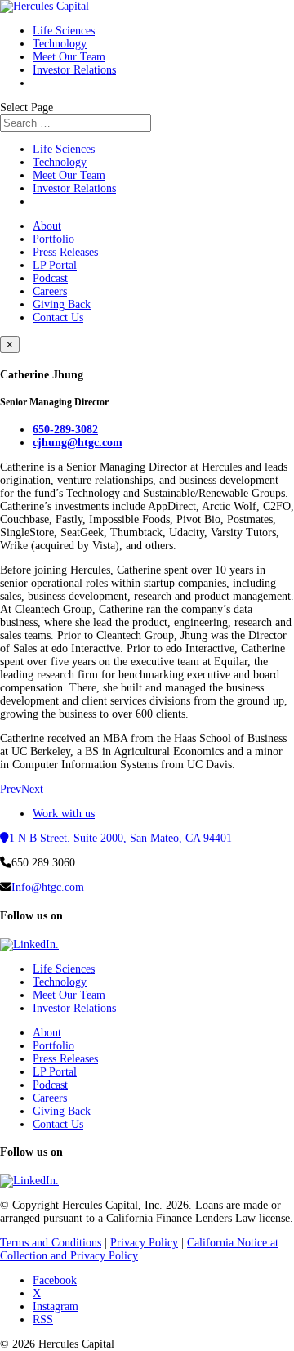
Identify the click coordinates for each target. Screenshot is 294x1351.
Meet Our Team (69, 57)
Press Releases (65, 252)
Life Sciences (64, 31)
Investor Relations (74, 70)
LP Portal (55, 265)
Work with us (64, 813)
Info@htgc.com (47, 887)
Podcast (50, 278)
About (47, 226)
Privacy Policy (144, 1243)
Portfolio (53, 239)
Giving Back (62, 304)
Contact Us (58, 317)
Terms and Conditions (50, 1243)
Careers (50, 291)
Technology (60, 44)
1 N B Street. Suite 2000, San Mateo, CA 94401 (120, 838)
